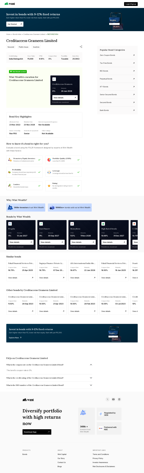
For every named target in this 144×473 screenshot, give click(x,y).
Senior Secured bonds (108, 94)
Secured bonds (105, 102)
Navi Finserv (44, 229)
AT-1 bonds (104, 87)
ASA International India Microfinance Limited (90, 263)
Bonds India (17, 34)
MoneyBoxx (75, 229)
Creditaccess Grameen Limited (34, 34)
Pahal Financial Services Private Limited (25, 263)
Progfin (11, 229)
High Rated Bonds (109, 229)
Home (8, 34)
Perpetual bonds (106, 79)
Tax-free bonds (106, 63)
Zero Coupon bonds (107, 55)
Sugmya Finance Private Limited (53, 263)
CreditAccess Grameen (62, 84)
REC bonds (104, 71)
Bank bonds (104, 110)
